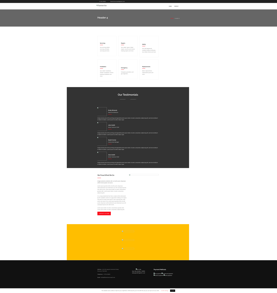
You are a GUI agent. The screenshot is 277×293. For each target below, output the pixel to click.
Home (170, 6)
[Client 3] (128, 234)
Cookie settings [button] (164, 290)
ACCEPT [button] (172, 290)
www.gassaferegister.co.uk (138, 273)
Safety (144, 44)
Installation (103, 66)
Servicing (102, 43)
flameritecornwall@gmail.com (117, 1)
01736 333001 (102, 1)
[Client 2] (128, 242)
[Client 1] (128, 251)
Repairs (123, 43)
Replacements (146, 66)
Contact (176, 6)
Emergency (124, 67)
